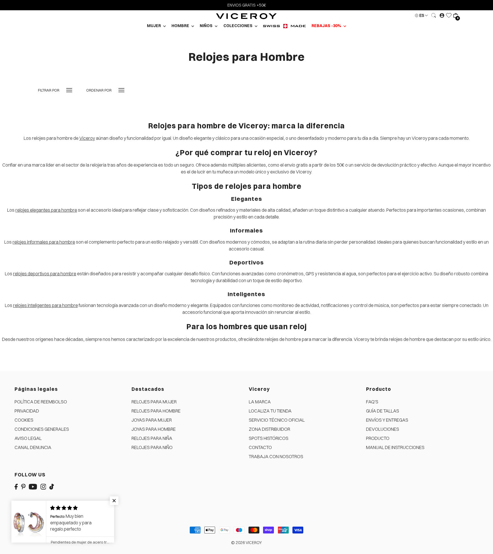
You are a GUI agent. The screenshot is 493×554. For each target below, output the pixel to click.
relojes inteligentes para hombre (45, 305)
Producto (377, 438)
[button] (114, 500)
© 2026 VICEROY (246, 542)
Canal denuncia (33, 447)
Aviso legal (28, 438)
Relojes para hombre (156, 411)
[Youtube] (33, 486)
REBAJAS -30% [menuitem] (327, 25)
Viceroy (87, 138)
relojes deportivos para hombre (44, 273)
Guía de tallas (382, 411)
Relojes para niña (152, 438)
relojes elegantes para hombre (46, 210)
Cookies (24, 420)
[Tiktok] (51, 486)
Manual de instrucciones (395, 447)
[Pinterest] (23, 486)
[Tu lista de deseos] (448, 15)
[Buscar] (433, 15)
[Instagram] (43, 486)
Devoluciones (382, 429)
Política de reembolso (41, 402)
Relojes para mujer (154, 402)
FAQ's (372, 402)
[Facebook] (16, 486)
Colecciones (238, 25)
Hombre (180, 25)
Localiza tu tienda (270, 411)
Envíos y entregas (387, 420)
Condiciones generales (42, 429)
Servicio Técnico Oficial (277, 420)
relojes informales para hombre (44, 242)
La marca (260, 402)
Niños (206, 25)
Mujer (154, 25)
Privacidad (27, 411)
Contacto (260, 447)
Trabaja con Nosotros (276, 456)
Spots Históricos (268, 438)
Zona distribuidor (269, 429)
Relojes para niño (152, 447)
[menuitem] (284, 26)
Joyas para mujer (152, 420)
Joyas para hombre (154, 429)
